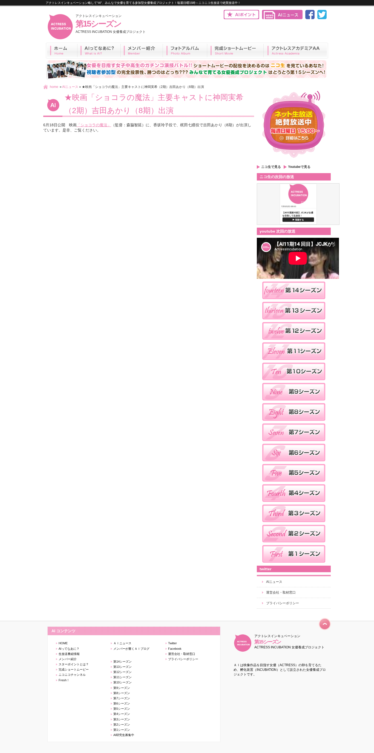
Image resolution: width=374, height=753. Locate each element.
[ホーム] (61, 50)
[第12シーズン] (293, 341)
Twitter (172, 643)
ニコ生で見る (271, 167)
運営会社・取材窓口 (281, 592)
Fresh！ (64, 680)
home (54, 87)
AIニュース (70, 87)
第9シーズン (121, 687)
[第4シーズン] (293, 503)
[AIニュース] (282, 18)
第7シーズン (121, 698)
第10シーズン (122, 682)
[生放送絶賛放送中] (293, 160)
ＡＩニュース (122, 643)
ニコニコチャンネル (72, 674)
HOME (63, 643)
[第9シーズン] (293, 402)
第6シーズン (121, 703)
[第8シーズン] (293, 422)
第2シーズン (121, 724)
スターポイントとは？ (74, 664)
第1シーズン (121, 729)
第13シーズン (122, 666)
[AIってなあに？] (99, 50)
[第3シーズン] (293, 524)
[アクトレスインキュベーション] (60, 39)
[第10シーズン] (293, 382)
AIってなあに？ (69, 648)
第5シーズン (121, 708)
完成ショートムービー (74, 669)
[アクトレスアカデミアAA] (296, 50)
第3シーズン (121, 719)
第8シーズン (121, 693)
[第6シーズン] (293, 463)
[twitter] (322, 18)
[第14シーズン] (293, 301)
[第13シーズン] (293, 321)
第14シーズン (122, 661)
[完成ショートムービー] (235, 50)
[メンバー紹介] (142, 50)
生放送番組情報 (69, 653)
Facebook (175, 648)
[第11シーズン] (293, 361)
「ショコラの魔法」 (94, 125)
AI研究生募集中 (123, 735)
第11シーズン (122, 677)
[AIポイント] (241, 18)
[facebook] (310, 18)
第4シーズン (121, 713)
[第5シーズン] (293, 483)
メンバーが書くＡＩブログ (131, 648)
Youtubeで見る (299, 167)
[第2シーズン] (293, 544)
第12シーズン (122, 672)
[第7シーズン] (293, 443)
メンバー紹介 (68, 659)
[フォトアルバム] (185, 50)
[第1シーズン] (293, 564)
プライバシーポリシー (282, 603)
